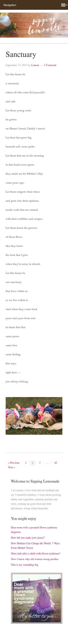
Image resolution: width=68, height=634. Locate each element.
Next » (11, 467)
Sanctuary (21, 54)
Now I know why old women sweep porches (34, 559)
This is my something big (24, 564)
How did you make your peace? (27, 537)
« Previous (13, 462)
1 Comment (50, 65)
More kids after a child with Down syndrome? (35, 553)
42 (55, 462)
